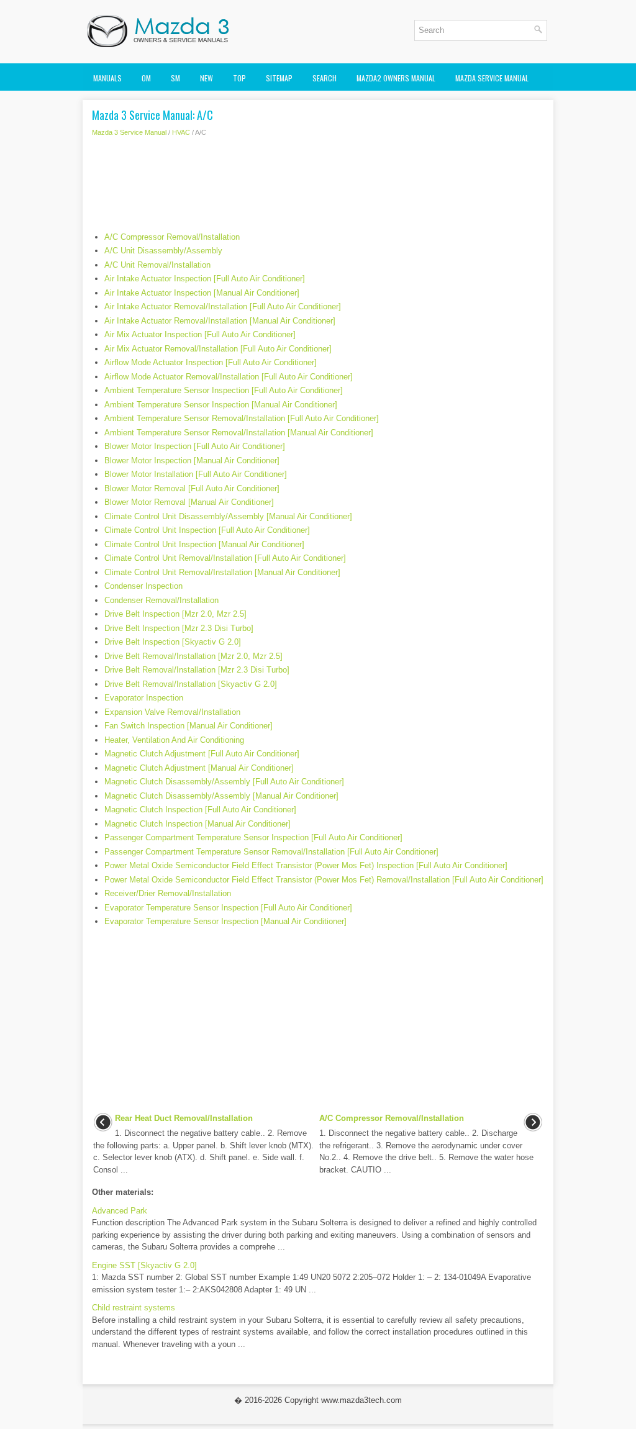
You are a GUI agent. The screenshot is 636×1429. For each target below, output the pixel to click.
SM (175, 78)
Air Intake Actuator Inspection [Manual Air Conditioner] (201, 292)
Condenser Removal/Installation (161, 600)
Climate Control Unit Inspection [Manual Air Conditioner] (204, 544)
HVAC (181, 132)
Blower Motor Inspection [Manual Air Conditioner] (191, 460)
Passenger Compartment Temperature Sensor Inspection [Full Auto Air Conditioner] (253, 837)
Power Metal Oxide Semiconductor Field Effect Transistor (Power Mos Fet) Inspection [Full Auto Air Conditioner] (305, 865)
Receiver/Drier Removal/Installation (167, 893)
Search (324, 78)
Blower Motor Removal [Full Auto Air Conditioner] (191, 488)
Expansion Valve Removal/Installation (172, 712)
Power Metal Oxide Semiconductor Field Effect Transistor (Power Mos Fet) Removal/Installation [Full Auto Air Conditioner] (323, 879)
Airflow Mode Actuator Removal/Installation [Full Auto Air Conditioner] (228, 376)
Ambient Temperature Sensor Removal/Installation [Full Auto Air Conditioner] (241, 418)
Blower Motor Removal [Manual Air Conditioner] (189, 502)
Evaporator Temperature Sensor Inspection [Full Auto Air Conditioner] (228, 907)
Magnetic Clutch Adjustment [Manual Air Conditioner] (199, 768)
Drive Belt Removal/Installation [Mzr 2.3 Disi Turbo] (196, 669)
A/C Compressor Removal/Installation (172, 237)
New (206, 78)
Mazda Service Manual (492, 78)
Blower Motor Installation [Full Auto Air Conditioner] (195, 474)
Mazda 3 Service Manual (129, 132)
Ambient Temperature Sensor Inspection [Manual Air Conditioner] (220, 404)
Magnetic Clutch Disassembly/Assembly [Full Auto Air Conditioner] (224, 781)
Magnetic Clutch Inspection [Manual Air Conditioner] (197, 823)
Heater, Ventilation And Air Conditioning (174, 740)
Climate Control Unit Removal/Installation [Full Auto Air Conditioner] (225, 558)
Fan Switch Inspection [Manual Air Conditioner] (188, 725)
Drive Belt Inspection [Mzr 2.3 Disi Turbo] (178, 628)
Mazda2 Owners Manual (396, 78)
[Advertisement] (318, 187)
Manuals (107, 78)
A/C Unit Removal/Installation (157, 265)
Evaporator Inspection (143, 697)
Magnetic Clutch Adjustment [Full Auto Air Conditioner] (201, 753)
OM (146, 78)
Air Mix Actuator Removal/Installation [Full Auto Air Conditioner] (218, 348)
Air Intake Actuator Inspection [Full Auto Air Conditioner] (204, 278)
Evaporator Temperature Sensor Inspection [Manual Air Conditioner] (225, 921)
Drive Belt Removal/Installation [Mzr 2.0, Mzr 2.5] (193, 656)
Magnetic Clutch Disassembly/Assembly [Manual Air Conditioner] (221, 796)
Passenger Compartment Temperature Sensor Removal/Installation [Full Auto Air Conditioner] (271, 851)
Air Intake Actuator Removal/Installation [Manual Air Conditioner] (219, 320)
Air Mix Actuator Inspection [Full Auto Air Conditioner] (200, 334)
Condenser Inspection (143, 586)
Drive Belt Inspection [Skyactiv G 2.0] (172, 641)
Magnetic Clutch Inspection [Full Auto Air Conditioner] (200, 809)
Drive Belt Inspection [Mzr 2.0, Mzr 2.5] (175, 614)
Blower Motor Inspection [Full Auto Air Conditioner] (194, 446)
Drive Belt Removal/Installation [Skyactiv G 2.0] (190, 684)
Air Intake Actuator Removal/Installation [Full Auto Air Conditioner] (222, 306)
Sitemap (279, 78)
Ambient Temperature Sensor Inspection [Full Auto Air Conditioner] (223, 390)
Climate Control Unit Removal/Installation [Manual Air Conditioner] (222, 572)
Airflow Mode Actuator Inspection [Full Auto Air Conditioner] (210, 362)
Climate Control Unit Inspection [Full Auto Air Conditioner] (207, 530)
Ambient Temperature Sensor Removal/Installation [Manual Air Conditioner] (238, 432)
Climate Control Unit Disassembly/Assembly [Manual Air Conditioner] (228, 516)
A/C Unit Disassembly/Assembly (163, 250)
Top (239, 78)
